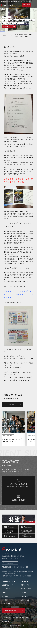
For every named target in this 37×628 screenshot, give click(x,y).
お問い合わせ (26, 5)
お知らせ (23, 596)
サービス (5, 592)
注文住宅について (8, 585)
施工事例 (5, 596)
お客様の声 (24, 581)
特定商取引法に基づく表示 (21, 618)
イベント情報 (6, 604)
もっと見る (12, 405)
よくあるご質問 (26, 589)
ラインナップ (6, 589)
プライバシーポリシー (9, 621)
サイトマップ (6, 618)
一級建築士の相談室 (8, 581)
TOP (4, 36)
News (10, 36)
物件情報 (5, 600)
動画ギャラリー (26, 585)
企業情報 (23, 592)
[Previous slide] (1, 428)
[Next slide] (35, 428)
